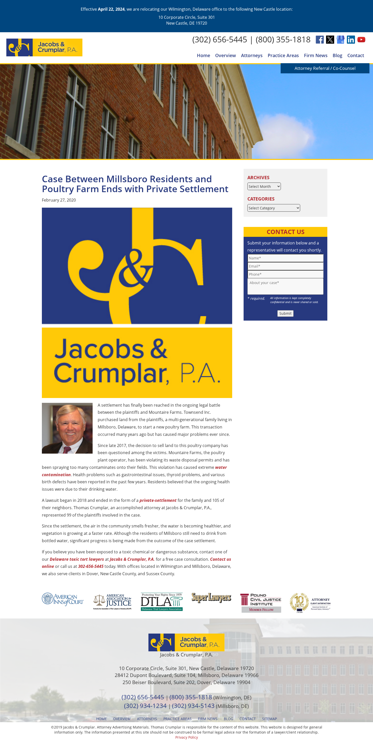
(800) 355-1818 (283, 39)
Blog (337, 55)
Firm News (316, 55)
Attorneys (252, 55)
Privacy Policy (186, 737)
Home (203, 55)
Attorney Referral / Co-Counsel (325, 68)
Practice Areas (283, 55)
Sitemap (269, 718)
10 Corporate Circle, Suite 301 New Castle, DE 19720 (186, 20)
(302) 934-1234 (145, 705)
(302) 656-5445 (219, 39)
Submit (285, 313)
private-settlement (158, 500)
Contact (355, 55)
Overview (225, 55)
